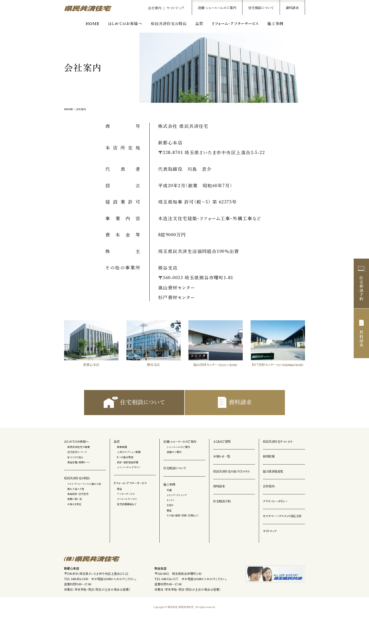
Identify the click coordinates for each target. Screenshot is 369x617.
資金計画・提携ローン (78, 462)
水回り (170, 505)
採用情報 (268, 456)
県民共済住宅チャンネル (278, 441)
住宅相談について (261, 8)
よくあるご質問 (221, 441)
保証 (119, 489)
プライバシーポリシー (275, 501)
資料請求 (292, 8)
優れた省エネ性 (75, 489)
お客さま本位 (74, 504)
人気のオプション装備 (129, 452)
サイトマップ (175, 8)
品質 (199, 24)
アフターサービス (126, 494)
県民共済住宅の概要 (78, 447)
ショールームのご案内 (178, 447)
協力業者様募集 (273, 471)
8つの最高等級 (125, 457)
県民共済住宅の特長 (169, 24)
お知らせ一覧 (221, 456)
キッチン (171, 500)
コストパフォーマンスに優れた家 (84, 484)
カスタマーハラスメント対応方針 (282, 516)
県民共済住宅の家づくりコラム (231, 471)
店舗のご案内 (174, 452)
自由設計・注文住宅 (78, 494)
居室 (169, 510)
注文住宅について (77, 452)
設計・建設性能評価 (127, 462)
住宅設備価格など (127, 504)
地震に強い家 (74, 499)
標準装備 (122, 447)
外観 (169, 490)
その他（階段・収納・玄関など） (183, 515)
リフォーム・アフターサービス (235, 24)
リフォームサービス (127, 499)
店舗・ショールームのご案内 (217, 8)
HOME (92, 24)
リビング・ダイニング (177, 495)
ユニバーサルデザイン (129, 467)
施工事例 (275, 24)
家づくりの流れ (75, 457)
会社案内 (155, 8)
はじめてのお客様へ (125, 24)
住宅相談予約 (361, 288)
